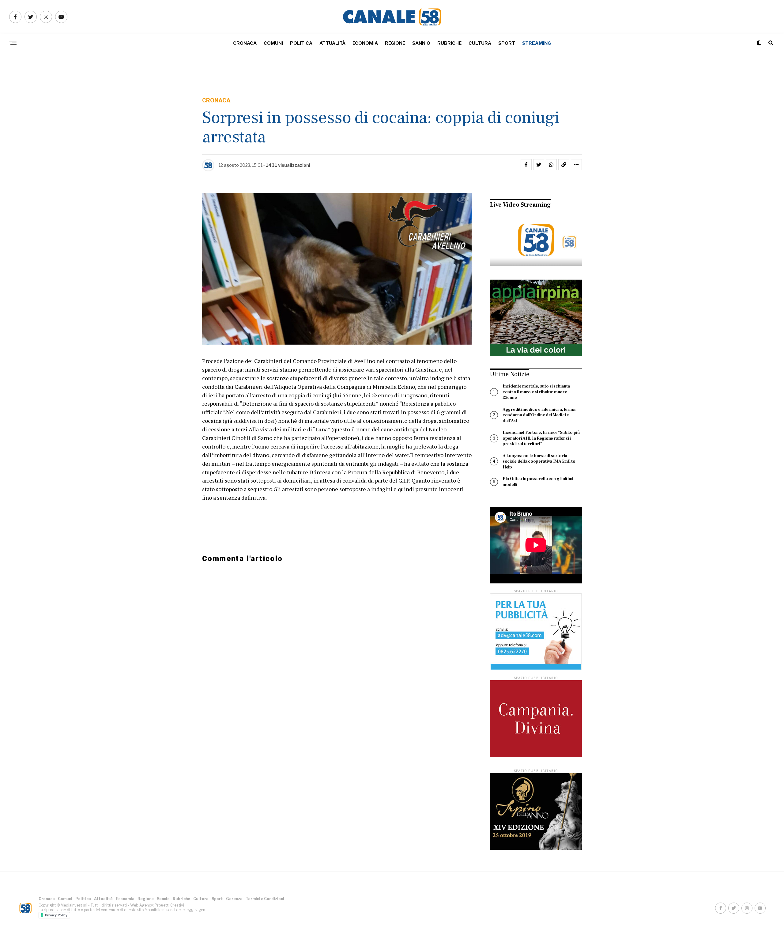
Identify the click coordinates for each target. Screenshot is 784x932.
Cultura (480, 43)
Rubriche (449, 43)
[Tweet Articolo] (538, 164)
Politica (301, 43)
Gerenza (234, 898)
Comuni (273, 43)
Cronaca (245, 43)
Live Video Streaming (520, 205)
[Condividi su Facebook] (526, 164)
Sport (506, 43)
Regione (395, 43)
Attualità (332, 43)
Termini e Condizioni (265, 898)
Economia (365, 43)
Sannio (421, 43)
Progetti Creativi (169, 905)
